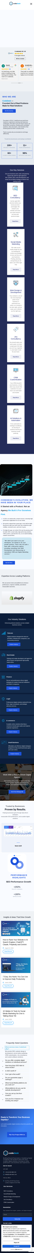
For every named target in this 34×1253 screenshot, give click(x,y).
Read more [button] (5, 79)
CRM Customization (9, 1202)
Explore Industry (14, 644)
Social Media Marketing (10, 1193)
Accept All (16, 1246)
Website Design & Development (12, 1196)
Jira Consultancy (8, 1199)
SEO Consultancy (8, 1191)
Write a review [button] (20, 58)
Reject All (16, 1242)
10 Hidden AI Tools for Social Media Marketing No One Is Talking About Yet (14, 1013)
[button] (31, 4)
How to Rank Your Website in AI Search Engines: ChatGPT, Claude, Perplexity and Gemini (15, 942)
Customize (16, 1239)
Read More (15, 221)
